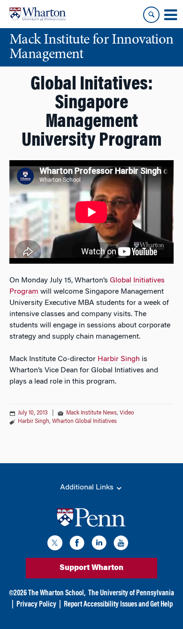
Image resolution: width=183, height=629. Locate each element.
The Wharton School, (56, 593)
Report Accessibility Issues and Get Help (118, 604)
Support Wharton (91, 568)
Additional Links (87, 487)
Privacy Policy (36, 604)
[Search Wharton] (151, 15)
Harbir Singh (119, 359)
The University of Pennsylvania (131, 593)
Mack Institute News (91, 413)
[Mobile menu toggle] (170, 15)
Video (127, 413)
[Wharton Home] (37, 14)
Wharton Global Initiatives (84, 421)
